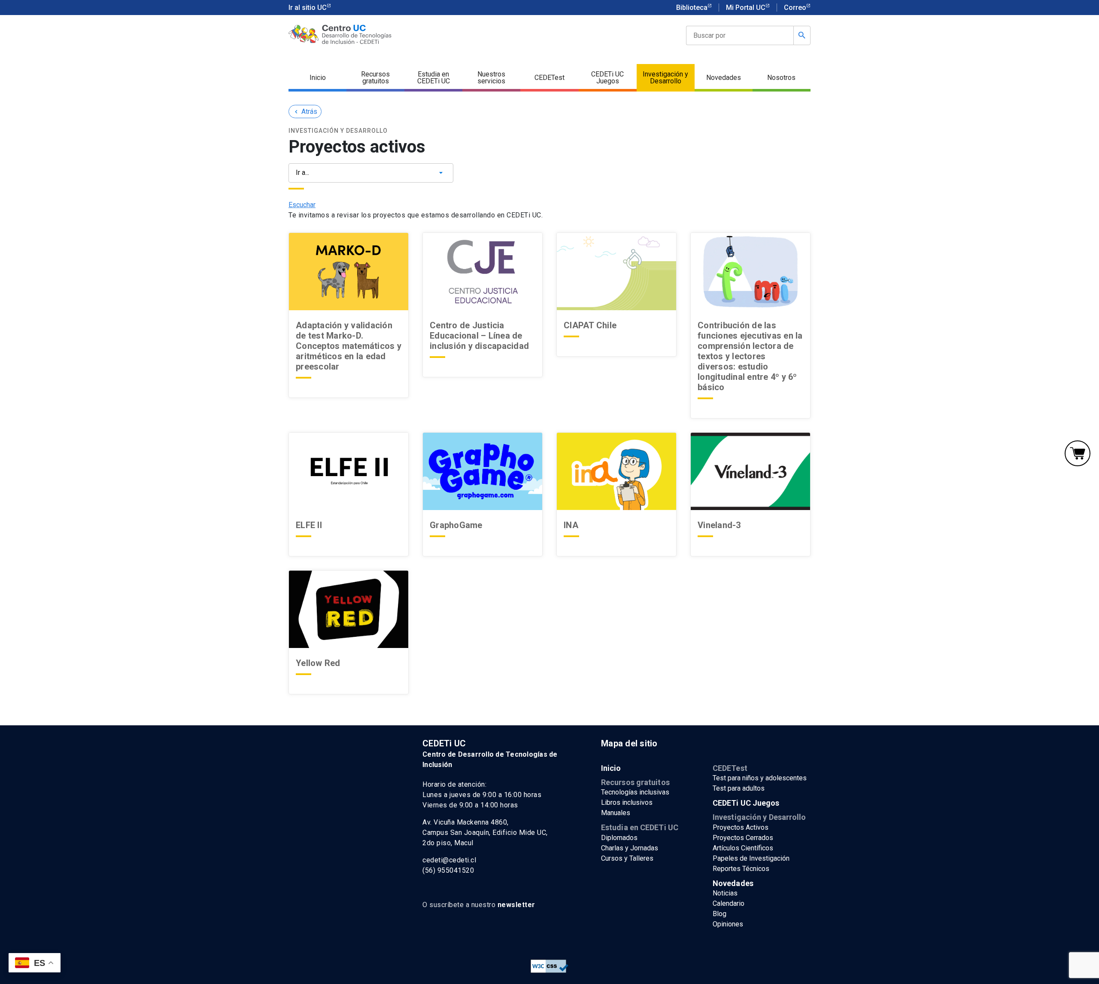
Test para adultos (739, 788)
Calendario (728, 903)
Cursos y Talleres (627, 858)
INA (571, 525)
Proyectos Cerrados (743, 838)
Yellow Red (318, 663)
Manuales (615, 813)
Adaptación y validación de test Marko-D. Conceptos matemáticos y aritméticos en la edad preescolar (348, 346)
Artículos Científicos (743, 848)
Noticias (725, 893)
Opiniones (728, 924)
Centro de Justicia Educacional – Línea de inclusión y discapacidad (479, 335)
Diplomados (619, 838)
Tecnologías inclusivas (635, 792)
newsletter (516, 905)
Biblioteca (691, 7)
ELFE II (309, 525)
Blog (719, 914)
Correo (795, 7)
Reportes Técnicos (741, 869)
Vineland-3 (719, 525)
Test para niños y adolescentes (760, 778)
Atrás (305, 111)
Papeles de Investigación (751, 858)
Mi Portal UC (745, 7)
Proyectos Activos (740, 827)
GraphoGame (457, 525)
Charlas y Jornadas (629, 848)
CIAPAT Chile (590, 325)
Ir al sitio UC (307, 7)
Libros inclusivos (627, 802)
